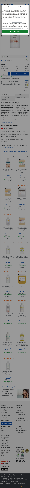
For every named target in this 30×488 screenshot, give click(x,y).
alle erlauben (17, 17)
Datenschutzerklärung (7, 28)
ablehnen (7, 25)
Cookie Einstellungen (17, 22)
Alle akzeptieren (15, 31)
